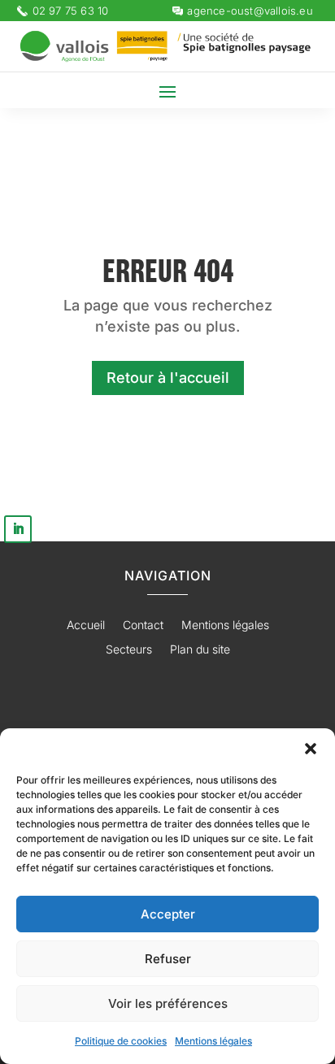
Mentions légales (213, 1041)
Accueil (86, 625)
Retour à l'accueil (168, 377)
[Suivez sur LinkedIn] (18, 529)
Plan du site (200, 650)
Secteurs (129, 650)
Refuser (168, 958)
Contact (143, 625)
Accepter (168, 914)
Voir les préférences (168, 1003)
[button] (310, 748)
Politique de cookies (121, 1041)
